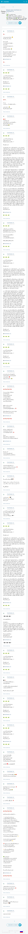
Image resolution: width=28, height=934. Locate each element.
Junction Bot (11, 931)
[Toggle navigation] (26, 2)
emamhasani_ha (7, 59)
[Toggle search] (24, 2)
